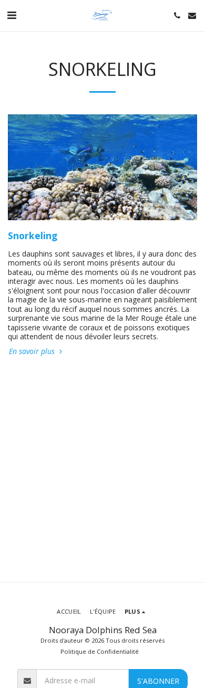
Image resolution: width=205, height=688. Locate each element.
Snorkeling (32, 235)
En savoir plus (33, 351)
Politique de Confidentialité (99, 651)
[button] (11, 15)
